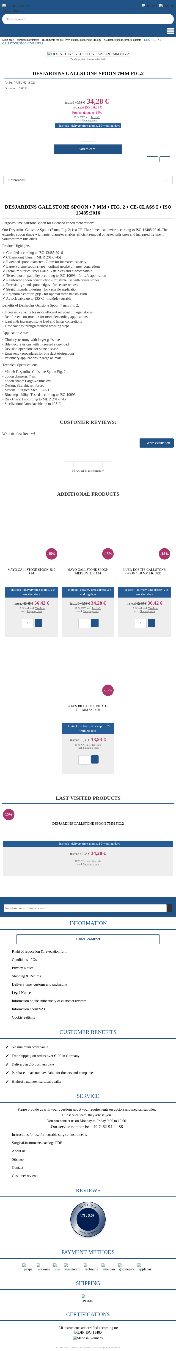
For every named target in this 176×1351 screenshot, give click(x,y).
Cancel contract (88, 939)
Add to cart (87, 149)
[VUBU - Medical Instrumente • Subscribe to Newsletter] (169, 908)
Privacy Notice (22, 968)
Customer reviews (25, 1176)
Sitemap (18, 1159)
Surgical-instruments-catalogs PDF (37, 1143)
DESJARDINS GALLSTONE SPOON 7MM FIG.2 (88, 823)
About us (18, 1151)
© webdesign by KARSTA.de (106, 1347)
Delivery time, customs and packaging (39, 984)
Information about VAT (29, 1009)
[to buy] (38, 623)
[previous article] (78, 464)
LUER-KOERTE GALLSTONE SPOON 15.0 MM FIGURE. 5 (144, 571)
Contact (17, 1167)
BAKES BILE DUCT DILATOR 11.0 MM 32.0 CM (88, 708)
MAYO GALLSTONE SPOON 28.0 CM (31, 571)
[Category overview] (88, 464)
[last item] (107, 464)
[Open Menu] (170, 31)
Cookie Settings (23, 1017)
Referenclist (16, 180)
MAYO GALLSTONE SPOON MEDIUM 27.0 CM (87, 571)
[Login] (4, 29)
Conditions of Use (25, 960)
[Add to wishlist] (152, 159)
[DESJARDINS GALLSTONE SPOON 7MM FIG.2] (88, 54)
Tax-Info (95, 117)
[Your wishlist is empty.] (20, 29)
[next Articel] (97, 464)
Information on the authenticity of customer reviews (49, 1001)
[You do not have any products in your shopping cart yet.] (12, 29)
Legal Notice (21, 993)
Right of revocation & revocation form (39, 951)
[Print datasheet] (164, 159)
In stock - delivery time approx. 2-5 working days (89, 125)
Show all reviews (88, 1219)
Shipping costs (89, 120)
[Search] (171, 19)
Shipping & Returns (26, 976)
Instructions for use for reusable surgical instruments (49, 1134)
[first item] (68, 464)
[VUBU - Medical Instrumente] (23, 10)
